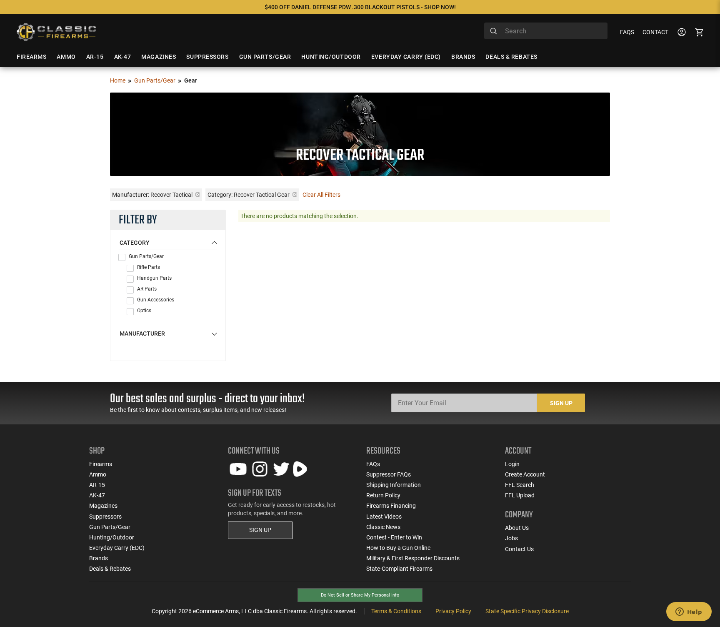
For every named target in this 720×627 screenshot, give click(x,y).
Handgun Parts (154, 278)
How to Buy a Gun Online (398, 547)
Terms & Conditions (396, 611)
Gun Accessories (155, 300)
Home (117, 80)
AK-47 (97, 495)
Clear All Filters (321, 194)
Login (512, 464)
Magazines (103, 505)
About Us (517, 527)
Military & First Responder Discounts (413, 558)
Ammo (97, 474)
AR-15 (97, 485)
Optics (144, 311)
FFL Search (519, 485)
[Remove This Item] (197, 194)
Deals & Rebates (110, 568)
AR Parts (147, 289)
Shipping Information (393, 485)
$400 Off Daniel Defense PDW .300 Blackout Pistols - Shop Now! (360, 7)
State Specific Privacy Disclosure (527, 611)
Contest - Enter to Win (394, 537)
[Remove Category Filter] (294, 194)
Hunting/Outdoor (111, 537)
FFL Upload (520, 495)
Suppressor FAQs (388, 474)
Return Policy (383, 495)
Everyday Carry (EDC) (117, 547)
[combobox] (546, 31)
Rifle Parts (148, 267)
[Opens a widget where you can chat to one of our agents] (689, 612)
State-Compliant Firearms (399, 568)
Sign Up (561, 403)
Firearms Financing (391, 505)
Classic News (383, 527)
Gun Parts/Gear (154, 80)
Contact (655, 32)
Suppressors (105, 516)
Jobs (511, 538)
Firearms (100, 464)
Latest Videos (384, 516)
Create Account (525, 474)
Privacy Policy (453, 611)
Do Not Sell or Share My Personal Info (360, 595)
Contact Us (519, 549)
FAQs (627, 32)
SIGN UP (260, 530)
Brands (98, 558)
